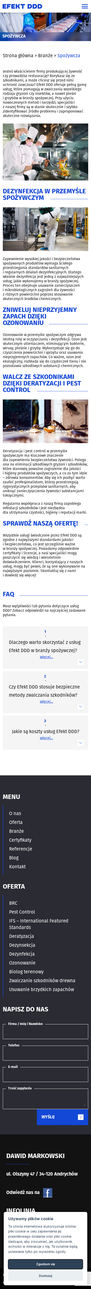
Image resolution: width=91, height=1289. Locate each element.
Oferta (16, 822)
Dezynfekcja (22, 954)
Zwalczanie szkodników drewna (42, 980)
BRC (13, 903)
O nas (15, 813)
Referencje (20, 849)
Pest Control (22, 912)
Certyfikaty (20, 840)
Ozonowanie (22, 963)
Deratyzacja (21, 936)
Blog (13, 858)
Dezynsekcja (22, 945)
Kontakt (17, 866)
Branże (16, 831)
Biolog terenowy (26, 972)
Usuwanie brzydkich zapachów (41, 989)
